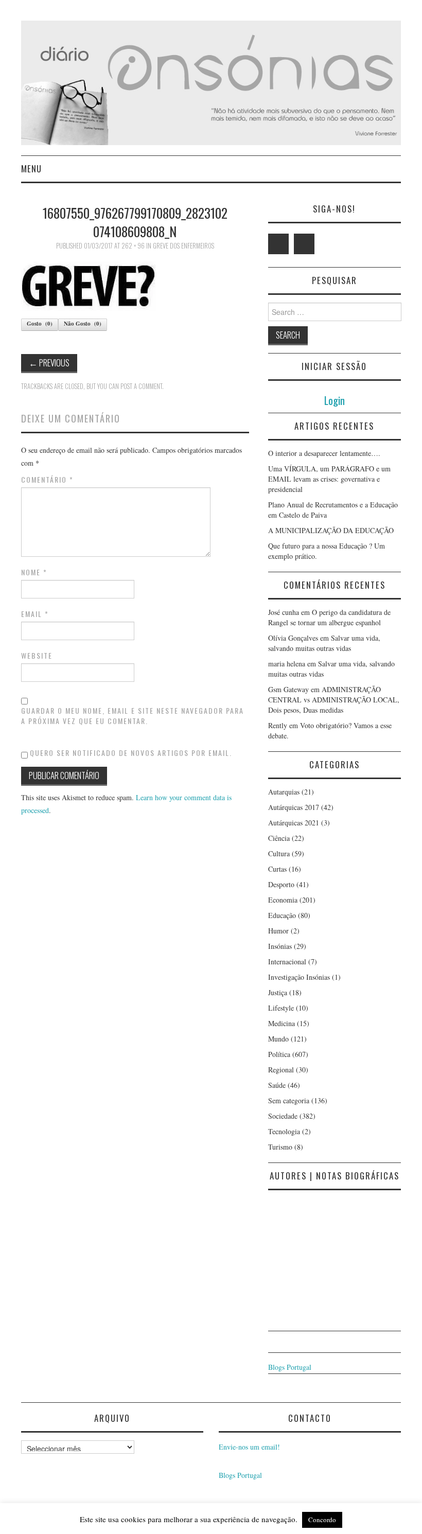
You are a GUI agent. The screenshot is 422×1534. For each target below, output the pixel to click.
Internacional (287, 961)
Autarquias (284, 792)
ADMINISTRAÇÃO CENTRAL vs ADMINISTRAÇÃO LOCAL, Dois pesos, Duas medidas (333, 699)
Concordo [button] (322, 1519)
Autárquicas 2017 (293, 807)
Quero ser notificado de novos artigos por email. (131, 752)
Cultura (279, 853)
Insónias (280, 946)
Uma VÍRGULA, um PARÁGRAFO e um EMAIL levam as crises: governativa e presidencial (329, 479)
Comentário (47, 479)
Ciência (279, 838)
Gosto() (39, 324)
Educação (282, 915)
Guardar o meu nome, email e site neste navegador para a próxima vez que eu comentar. (132, 716)
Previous (49, 362)
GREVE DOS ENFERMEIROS (183, 246)
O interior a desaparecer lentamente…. (324, 453)
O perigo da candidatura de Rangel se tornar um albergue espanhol (329, 617)
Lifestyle (281, 1008)
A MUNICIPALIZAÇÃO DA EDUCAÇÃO (331, 530)
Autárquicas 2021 (293, 822)
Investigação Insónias (299, 977)
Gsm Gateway (288, 689)
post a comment (141, 386)
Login (334, 400)
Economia (282, 900)
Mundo (278, 1039)
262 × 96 (133, 246)
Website (36, 655)
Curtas (277, 869)
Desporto (281, 884)
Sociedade (282, 1116)
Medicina (281, 1023)
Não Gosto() (82, 324)
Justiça (277, 992)
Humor (278, 931)
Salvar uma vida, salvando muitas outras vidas (324, 643)
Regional (281, 1069)
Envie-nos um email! (249, 1447)
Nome (34, 572)
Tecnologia (284, 1131)
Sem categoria (288, 1100)
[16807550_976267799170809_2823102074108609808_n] (88, 285)
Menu (31, 168)
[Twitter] (278, 244)
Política (279, 1054)
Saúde (277, 1085)
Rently (277, 725)
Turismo (280, 1147)
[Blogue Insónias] (211, 81)
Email (35, 614)
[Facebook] (304, 244)
